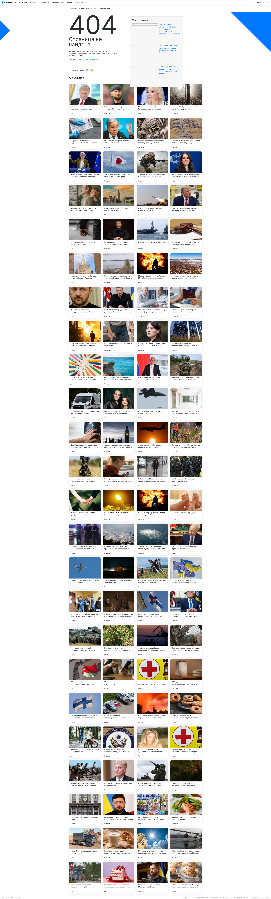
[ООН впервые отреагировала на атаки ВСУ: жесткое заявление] (118, 133)
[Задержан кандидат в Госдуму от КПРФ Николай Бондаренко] (186, 235)
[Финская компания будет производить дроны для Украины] (152, 641)
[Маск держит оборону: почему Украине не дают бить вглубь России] (186, 201)
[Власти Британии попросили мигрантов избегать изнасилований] (118, 201)
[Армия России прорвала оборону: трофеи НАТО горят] (118, 573)
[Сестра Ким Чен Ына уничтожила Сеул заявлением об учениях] (152, 336)
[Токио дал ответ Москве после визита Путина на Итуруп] (118, 167)
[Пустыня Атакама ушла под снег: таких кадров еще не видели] (186, 269)
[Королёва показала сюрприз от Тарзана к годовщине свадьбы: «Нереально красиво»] (118, 404)
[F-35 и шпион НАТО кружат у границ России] (152, 404)
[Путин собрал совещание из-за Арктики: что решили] (186, 539)
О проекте (185, 897)
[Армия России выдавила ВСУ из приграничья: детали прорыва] (186, 370)
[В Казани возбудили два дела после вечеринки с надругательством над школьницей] (85, 235)
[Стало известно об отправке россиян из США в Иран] (152, 438)
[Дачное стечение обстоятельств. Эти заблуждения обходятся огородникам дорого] (186, 438)
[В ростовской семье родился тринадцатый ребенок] (186, 505)
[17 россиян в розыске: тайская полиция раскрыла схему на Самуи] (85, 539)
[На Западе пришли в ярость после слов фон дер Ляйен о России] (85, 167)
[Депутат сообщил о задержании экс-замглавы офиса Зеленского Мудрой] (186, 167)
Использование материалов (239, 897)
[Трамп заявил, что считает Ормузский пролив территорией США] (186, 607)
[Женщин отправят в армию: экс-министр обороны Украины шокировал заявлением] (152, 167)
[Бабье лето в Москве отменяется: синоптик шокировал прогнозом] (152, 472)
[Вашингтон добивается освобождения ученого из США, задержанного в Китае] (118, 742)
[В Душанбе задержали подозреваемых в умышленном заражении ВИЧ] (85, 133)
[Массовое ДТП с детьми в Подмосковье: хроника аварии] (186, 742)
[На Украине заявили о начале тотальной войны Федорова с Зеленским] (118, 235)
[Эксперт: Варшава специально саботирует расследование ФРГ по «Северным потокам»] (152, 539)
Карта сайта (265, 897)
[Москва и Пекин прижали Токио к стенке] (85, 810)
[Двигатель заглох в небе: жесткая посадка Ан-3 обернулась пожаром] (152, 573)
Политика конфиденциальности (219, 897)
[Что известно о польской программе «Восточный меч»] (85, 641)
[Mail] (3, 2)
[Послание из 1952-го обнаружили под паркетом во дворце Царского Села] (186, 133)
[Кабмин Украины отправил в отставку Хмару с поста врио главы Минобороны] (118, 100)
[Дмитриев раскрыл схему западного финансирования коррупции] (152, 370)
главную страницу (92, 60)
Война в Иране (78, 8)
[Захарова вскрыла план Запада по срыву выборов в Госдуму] (85, 269)
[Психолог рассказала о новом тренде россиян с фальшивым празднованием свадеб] (85, 505)
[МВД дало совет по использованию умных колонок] (186, 675)
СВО (90, 8)
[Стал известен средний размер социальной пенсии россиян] (186, 302)
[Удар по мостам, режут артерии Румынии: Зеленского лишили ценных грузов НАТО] (85, 336)
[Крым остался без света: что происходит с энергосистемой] (118, 539)
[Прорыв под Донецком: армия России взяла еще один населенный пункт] (118, 505)
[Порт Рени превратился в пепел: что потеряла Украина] (152, 505)
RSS (179, 897)
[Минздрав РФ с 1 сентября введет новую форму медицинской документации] (152, 302)
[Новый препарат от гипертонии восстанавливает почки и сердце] (85, 438)
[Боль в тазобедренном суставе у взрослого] (118, 336)
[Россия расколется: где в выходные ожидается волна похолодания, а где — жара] (85, 472)
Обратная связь (255, 897)
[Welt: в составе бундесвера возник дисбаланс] (186, 472)
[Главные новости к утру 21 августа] (152, 235)
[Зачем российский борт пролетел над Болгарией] (85, 573)
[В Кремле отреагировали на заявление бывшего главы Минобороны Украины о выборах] (85, 100)
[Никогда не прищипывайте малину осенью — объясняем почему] (118, 641)
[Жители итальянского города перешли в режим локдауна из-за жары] (152, 844)
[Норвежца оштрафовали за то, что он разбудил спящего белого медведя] (118, 269)
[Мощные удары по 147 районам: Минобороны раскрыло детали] (152, 269)
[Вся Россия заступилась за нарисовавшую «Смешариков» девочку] (85, 370)
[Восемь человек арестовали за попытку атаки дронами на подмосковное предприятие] (152, 133)
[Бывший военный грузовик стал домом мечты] (85, 844)
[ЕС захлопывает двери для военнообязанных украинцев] (186, 573)
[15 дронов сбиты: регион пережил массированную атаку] (85, 404)
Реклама (18, 897)
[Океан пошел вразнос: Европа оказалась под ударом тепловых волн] (118, 370)
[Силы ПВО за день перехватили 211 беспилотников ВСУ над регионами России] (152, 776)
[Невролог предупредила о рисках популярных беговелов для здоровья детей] (85, 742)
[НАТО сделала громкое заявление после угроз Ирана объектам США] (186, 336)
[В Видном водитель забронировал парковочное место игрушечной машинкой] (118, 708)
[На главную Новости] (10, 2)
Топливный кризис (103, 8)
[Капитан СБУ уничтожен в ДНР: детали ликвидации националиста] (186, 100)
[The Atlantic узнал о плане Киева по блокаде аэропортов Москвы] (186, 844)
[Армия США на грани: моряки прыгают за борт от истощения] (85, 776)
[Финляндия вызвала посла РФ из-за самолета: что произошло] (85, 708)
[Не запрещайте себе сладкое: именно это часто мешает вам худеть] (118, 878)
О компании (10, 897)
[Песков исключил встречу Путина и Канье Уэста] (118, 776)
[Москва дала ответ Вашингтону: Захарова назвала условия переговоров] (152, 100)
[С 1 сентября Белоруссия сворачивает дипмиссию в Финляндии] (85, 675)
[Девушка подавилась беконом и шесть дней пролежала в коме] (186, 404)
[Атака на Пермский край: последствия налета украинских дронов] (152, 675)
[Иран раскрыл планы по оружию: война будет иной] (152, 201)
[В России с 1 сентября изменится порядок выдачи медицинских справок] (85, 607)
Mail (3, 897)
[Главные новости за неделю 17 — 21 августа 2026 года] (152, 878)
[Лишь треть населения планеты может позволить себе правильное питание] (186, 810)
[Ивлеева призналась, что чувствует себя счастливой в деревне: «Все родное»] (152, 742)
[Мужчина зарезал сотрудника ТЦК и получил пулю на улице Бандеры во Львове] (118, 607)
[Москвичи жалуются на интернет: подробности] (118, 675)
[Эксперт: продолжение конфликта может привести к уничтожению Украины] (186, 641)
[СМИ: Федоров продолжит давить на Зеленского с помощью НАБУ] (118, 302)
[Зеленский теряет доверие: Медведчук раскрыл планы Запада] (118, 810)
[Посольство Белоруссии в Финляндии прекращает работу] (152, 607)
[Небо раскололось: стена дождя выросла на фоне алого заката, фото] (152, 708)
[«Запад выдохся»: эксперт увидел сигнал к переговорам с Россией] (118, 438)
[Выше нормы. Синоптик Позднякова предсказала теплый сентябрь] (152, 810)
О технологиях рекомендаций (199, 897)
